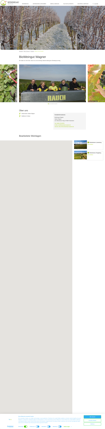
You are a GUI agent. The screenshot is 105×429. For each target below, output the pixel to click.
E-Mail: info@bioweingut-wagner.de (63, 124)
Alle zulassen (92, 416)
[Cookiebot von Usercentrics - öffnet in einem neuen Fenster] (10, 427)
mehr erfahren (88, 145)
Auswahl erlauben (92, 420)
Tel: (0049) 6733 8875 (59, 123)
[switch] (37, 427)
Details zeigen (67, 426)
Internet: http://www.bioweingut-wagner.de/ (64, 126)
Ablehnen (92, 423)
